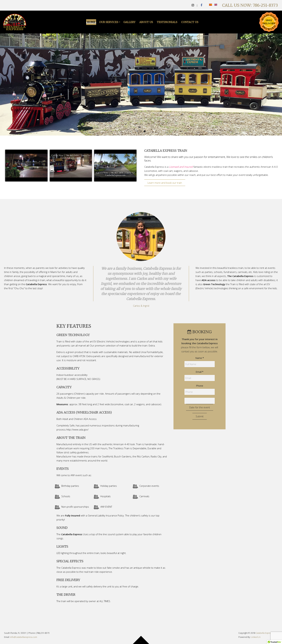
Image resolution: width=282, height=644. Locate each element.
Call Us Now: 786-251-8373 (250, 5)
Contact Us (189, 22)
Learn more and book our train (165, 182)
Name (199, 358)
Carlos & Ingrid (141, 305)
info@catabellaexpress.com (23, 637)
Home (91, 22)
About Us (146, 22)
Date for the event (199, 407)
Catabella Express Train (137, 131)
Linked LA (255, 637)
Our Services (108, 22)
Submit (200, 416)
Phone (199, 385)
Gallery (129, 22)
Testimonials (167, 22)
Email (199, 371)
